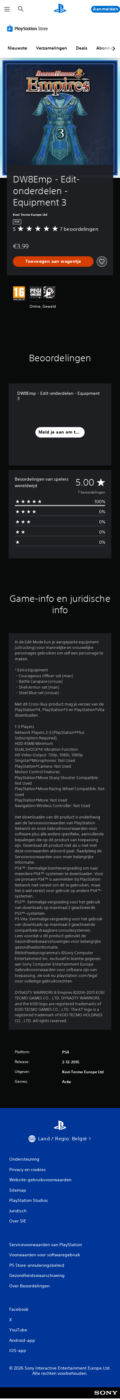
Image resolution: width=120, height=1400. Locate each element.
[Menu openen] (7, 9)
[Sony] (106, 1397)
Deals (81, 48)
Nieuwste (17, 48)
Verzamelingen (51, 48)
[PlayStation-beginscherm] (60, 9)
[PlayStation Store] (28, 28)
